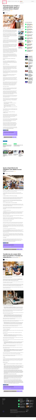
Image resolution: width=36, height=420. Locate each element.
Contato (18, 1)
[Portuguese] (21, 1)
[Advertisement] (13, 162)
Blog (13, 1)
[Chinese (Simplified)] (20, 1)
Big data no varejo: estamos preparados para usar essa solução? (7, 146)
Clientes (16, 1)
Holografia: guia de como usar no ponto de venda (18, 145)
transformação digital (9, 88)
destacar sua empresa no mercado (10, 128)
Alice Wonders (9, 1)
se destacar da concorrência (6, 36)
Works (12, 1)
